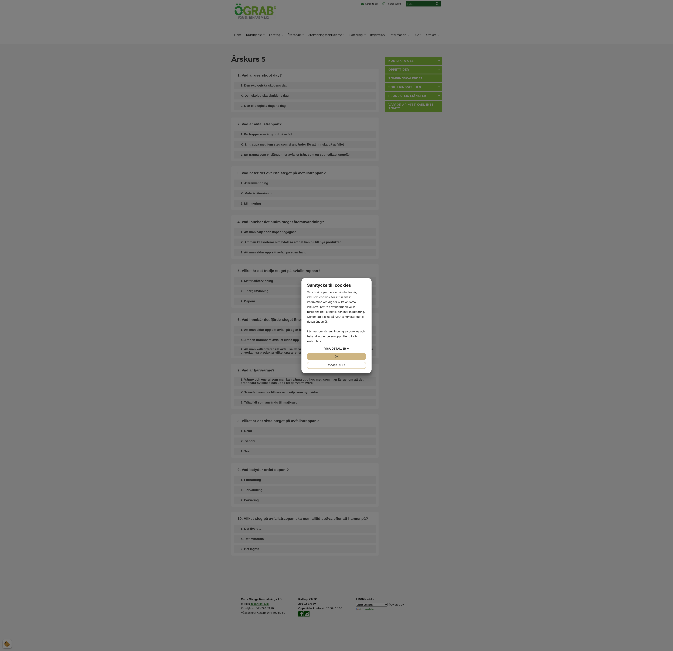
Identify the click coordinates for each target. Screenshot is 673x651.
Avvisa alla (337, 365)
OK (336, 356)
